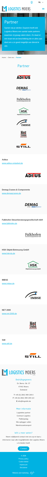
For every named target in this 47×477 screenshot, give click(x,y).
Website (15, 473)
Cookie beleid (23, 462)
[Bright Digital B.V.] (32, 473)
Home (4, 57)
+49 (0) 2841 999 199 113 (24, 398)
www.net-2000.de (9, 314)
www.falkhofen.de (9, 223)
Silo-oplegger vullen (23, 422)
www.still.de (7, 344)
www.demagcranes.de (11, 193)
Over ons (11, 57)
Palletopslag (23, 419)
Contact (23, 449)
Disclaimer (23, 467)
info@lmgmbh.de (24, 401)
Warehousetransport (23, 425)
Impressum (23, 465)
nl (39, 2)
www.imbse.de (8, 283)
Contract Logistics (23, 416)
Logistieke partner (23, 413)
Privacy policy (23, 459)
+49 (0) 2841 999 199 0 (24, 395)
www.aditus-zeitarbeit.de (12, 163)
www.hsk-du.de (8, 253)
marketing (25, 473)
